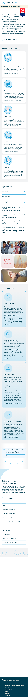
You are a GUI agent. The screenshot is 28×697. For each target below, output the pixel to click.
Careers (7, 691)
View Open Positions (9, 39)
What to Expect (9, 689)
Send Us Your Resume (9, 498)
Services (7, 687)
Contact (7, 693)
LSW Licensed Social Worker (11, 210)
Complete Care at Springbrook (10, 7)
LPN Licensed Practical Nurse (12, 224)
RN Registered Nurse (9, 217)
